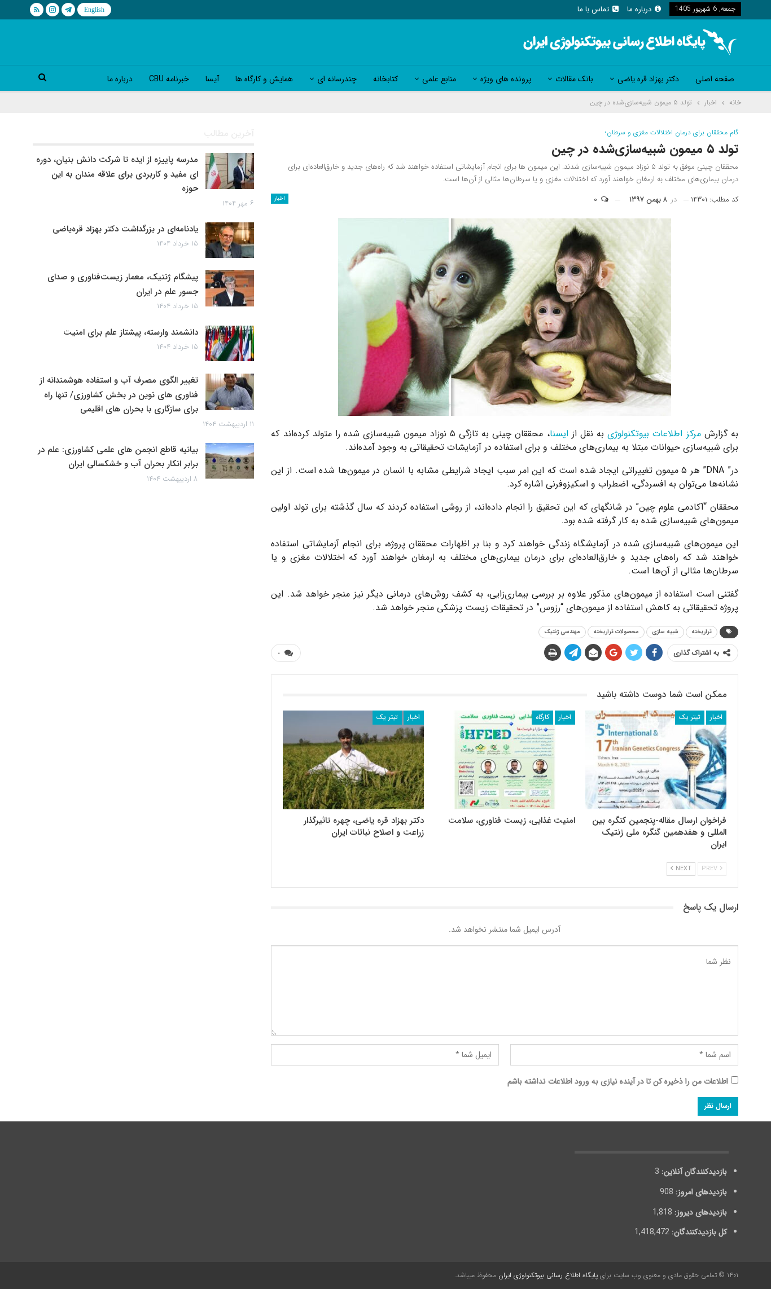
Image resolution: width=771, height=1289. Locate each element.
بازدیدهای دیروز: (699, 1212)
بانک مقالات (574, 79)
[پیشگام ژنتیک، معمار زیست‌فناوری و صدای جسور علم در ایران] (229, 288)
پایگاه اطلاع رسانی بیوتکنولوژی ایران (548, 1275)
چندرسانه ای (337, 79)
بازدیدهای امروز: (700, 1192)
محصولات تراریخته (616, 632)
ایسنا (559, 434)
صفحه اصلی (714, 79)
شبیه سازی (665, 632)
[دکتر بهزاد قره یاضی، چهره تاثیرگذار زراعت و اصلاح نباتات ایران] (353, 760)
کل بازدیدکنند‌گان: (698, 1232)
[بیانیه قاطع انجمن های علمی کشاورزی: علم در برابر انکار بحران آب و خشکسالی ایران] (229, 461)
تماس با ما (593, 9)
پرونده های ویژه (505, 79)
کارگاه (542, 717)
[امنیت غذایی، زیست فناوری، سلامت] (504, 760)
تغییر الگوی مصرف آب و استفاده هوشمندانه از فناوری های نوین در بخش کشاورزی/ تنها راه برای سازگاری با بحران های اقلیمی (119, 395)
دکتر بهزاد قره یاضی (648, 79)
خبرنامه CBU (169, 79)
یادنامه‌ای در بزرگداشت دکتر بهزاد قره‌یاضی (125, 229)
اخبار (279, 198)
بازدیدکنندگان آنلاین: (693, 1171)
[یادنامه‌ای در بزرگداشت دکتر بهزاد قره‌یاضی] (229, 240)
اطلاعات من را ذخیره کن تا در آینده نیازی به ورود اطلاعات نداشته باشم (617, 1081)
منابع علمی (439, 79)
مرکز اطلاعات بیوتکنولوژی (653, 434)
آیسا (212, 79)
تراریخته (701, 632)
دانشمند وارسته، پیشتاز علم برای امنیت (130, 332)
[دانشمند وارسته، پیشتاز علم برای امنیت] (229, 344)
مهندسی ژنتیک (562, 632)
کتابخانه (385, 79)
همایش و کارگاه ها (264, 79)
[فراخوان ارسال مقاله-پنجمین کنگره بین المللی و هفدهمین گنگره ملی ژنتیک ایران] (655, 760)
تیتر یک (689, 717)
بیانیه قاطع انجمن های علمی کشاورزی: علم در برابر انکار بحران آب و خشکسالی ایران (118, 457)
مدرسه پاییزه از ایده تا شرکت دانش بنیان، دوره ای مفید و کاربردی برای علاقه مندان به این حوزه (117, 174)
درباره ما (639, 9)
